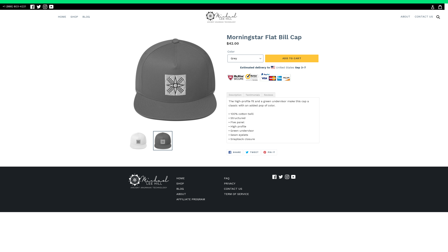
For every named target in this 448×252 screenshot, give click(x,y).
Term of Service (236, 194)
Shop (74, 16)
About (405, 16)
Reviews (268, 95)
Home (62, 16)
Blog (86, 16)
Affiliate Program (190, 199)
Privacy (229, 183)
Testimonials (253, 95)
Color (231, 51)
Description (235, 95)
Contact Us (424, 16)
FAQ (226, 178)
